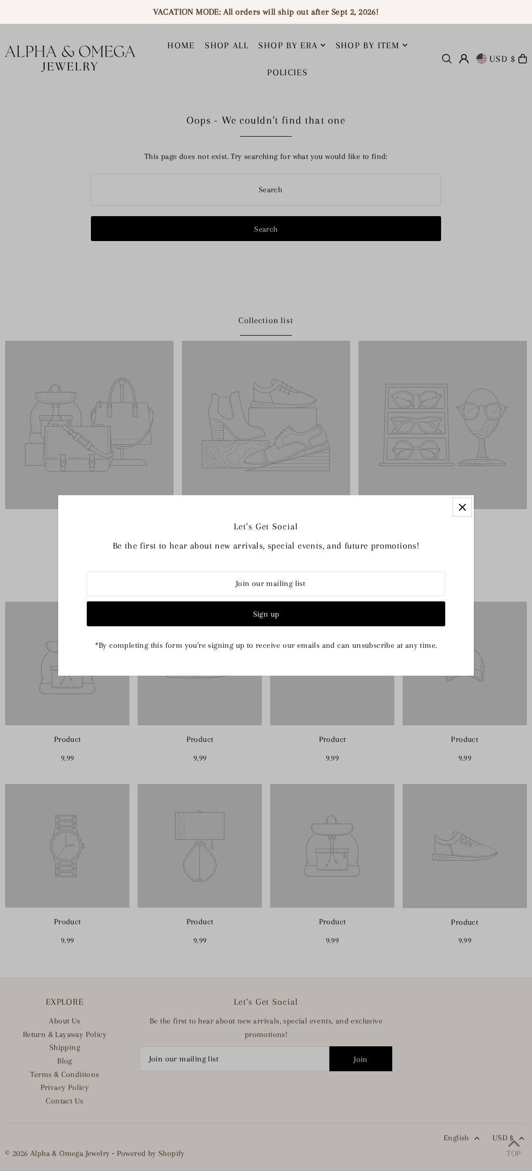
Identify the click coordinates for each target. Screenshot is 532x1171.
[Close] (462, 507)
